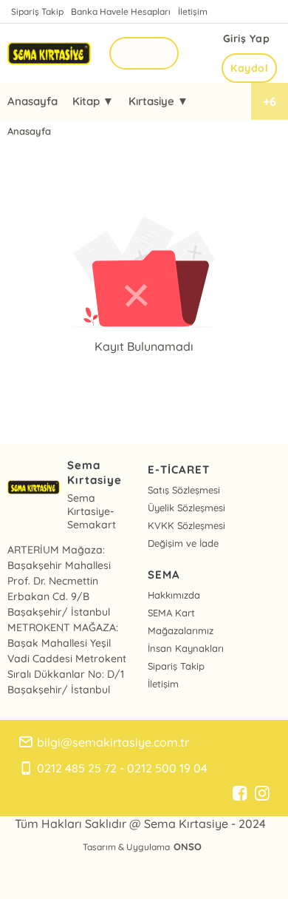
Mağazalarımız (180, 630)
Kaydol (249, 68)
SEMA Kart (171, 613)
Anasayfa (32, 101)
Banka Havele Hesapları (121, 11)
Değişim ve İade (183, 543)
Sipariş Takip (37, 11)
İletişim (193, 11)
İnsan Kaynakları (186, 648)
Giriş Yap (246, 38)
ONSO (188, 846)
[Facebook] (240, 794)
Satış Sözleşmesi (184, 490)
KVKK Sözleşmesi (186, 525)
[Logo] (49, 53)
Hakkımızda (174, 595)
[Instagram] (262, 794)
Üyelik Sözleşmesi (186, 508)
